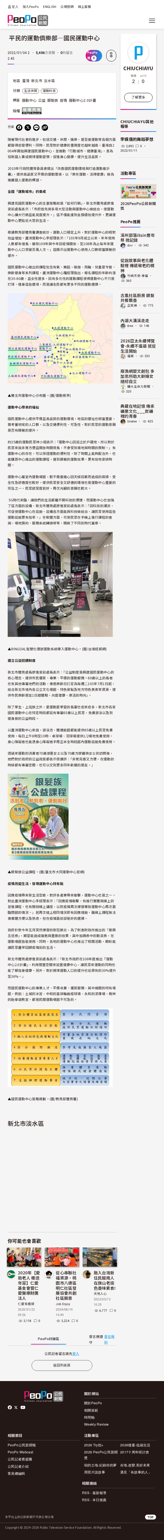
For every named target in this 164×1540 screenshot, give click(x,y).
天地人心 (100, 1294)
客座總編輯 (16, 1473)
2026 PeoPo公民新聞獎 (101, 1455)
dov (130, 245)
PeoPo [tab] (48, 1339)
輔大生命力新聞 (138, 387)
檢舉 (111, 55)
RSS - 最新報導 (94, 1492)
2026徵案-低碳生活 (135, 1444)
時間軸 (89, 1417)
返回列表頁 (62, 1365)
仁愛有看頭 (26, 1304)
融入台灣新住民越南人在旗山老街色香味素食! (105, 1280)
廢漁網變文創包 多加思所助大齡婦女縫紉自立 (137, 376)
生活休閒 (30, 91)
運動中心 (29, 100)
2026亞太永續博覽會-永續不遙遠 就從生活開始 (138, 346)
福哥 (130, 356)
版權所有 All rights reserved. (32, 110)
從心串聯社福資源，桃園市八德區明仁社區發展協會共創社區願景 (66, 1285)
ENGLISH (49, 7)
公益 (42, 100)
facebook (10, 1407)
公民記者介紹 (18, 1466)
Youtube (23, 1407)
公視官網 (66, 7)
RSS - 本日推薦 (94, 1499)
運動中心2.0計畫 (82, 100)
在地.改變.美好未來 (135, 1465)
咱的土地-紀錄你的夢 (100, 1465)
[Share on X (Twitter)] (28, 127)
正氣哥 (132, 305)
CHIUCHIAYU (138, 68)
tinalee (132, 421)
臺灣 (26, 81)
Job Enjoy (63, 1304)
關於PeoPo (93, 1402)
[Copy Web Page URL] (45, 127)
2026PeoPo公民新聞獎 (138, 206)
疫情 (63, 100)
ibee (130, 326)
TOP (151, 1517)
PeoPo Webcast (20, 1452)
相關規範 (91, 1410)
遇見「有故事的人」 (136, 1472)
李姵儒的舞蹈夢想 (137, 139)
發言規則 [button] (109, 1340)
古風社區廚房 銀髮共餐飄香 (137, 297)
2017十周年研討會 (134, 1452)
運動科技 (49, 91)
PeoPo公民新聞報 (22, 1444)
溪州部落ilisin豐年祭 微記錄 (137, 237)
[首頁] (28, 21)
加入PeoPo (31, 7)
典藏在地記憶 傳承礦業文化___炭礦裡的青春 (137, 411)
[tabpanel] (62, 1354)
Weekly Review (96, 1424)
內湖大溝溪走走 (134, 320)
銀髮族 (52, 100)
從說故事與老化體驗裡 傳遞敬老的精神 (137, 265)
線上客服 (84, 7)
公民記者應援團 (20, 1459)
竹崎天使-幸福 (137, 276)
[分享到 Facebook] (19, 127)
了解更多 (138, 97)
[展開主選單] (152, 20)
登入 (15, 6)
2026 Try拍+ (93, 1444)
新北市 (36, 81)
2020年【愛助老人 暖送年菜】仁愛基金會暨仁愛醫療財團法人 (29, 1285)
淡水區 (49, 81)
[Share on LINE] (36, 127)
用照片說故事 (94, 1472)
